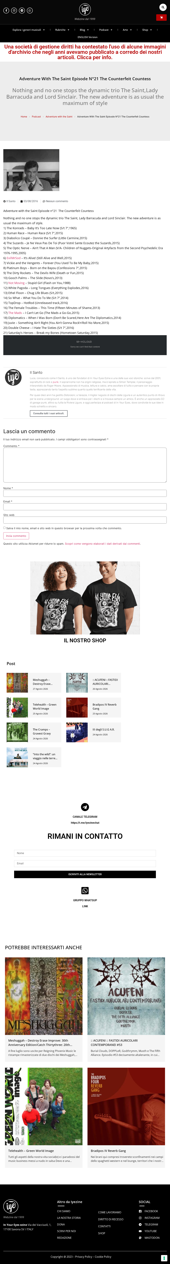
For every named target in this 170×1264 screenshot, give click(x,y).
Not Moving (16, 283)
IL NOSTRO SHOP (85, 640)
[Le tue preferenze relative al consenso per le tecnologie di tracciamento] (164, 1258)
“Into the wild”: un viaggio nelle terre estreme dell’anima (45, 758)
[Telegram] (22, 10)
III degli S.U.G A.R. (104, 729)
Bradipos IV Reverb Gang (108, 1151)
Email (7, 501)
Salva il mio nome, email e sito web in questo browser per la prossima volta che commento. (64, 528)
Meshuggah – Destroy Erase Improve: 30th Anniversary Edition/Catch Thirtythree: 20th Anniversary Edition (39, 1044)
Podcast (104, 29)
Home (24, 116)
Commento (11, 446)
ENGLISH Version (87, 37)
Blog (82, 29)
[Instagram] (14, 10)
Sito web (8, 515)
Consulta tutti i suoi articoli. (48, 413)
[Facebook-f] (6, 10)
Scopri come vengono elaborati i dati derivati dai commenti (102, 543)
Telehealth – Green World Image (31, 1151)
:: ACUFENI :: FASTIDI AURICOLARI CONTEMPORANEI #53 (114, 1042)
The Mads (15, 313)
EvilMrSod (14, 258)
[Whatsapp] (30, 10)
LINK (85, 906)
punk (55, 382)
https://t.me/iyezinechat (85, 822)
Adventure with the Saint (59, 116)
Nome (8, 488)
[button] (163, 7)
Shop (145, 29)
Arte (125, 29)
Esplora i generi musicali (27, 29)
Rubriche (60, 29)
